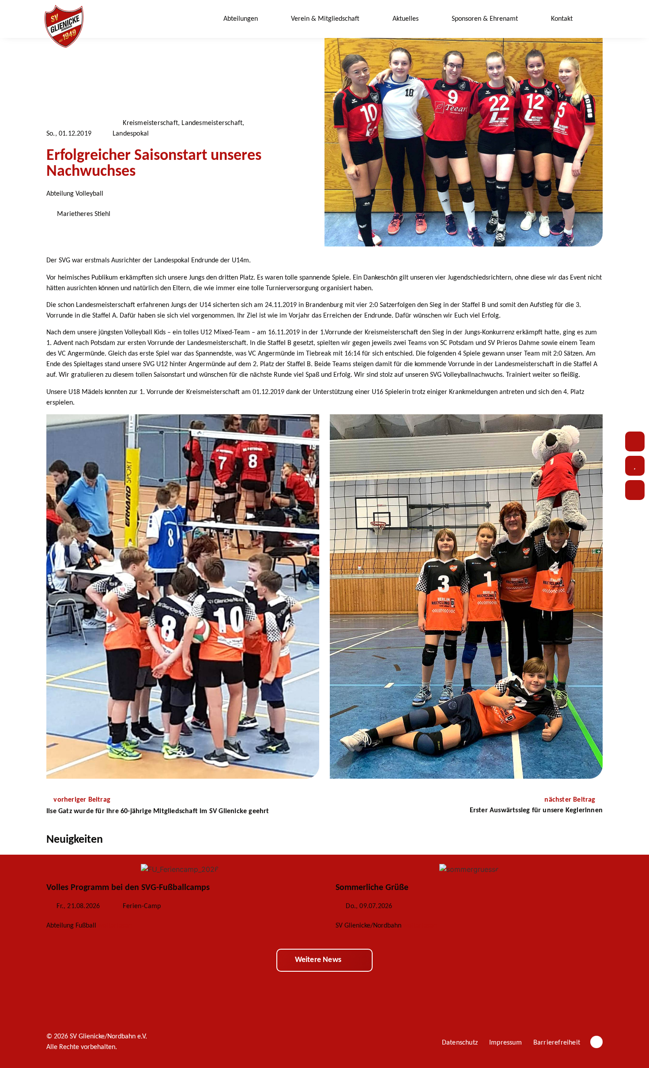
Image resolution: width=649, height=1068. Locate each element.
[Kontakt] (635, 441)
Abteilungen (240, 19)
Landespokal (131, 133)
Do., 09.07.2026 (369, 906)
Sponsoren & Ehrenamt (485, 19)
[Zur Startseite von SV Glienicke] (64, 26)
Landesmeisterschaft (211, 123)
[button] (596, 19)
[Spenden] (635, 466)
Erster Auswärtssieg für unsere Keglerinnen (536, 810)
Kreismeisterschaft (150, 123)
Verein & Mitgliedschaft (325, 19)
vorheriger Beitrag (81, 799)
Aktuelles (405, 19)
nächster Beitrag (570, 799)
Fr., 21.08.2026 (78, 906)
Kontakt (562, 19)
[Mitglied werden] (635, 490)
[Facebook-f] (596, 1042)
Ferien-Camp (142, 906)
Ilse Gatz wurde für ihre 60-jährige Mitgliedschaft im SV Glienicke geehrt (157, 811)
